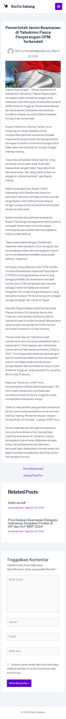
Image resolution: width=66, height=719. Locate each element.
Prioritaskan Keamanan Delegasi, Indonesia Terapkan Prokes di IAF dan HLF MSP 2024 (33, 523)
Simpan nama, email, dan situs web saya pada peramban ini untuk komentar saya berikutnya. (32, 668)
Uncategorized (16, 507)
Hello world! (16, 503)
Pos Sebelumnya (33, 469)
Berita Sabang (23, 6)
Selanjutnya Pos (33, 475)
